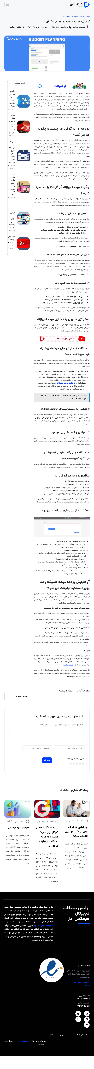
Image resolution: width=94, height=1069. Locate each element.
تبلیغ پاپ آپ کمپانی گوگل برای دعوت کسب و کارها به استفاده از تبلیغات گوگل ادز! (47, 837)
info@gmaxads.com (65, 1035)
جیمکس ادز (86, 16)
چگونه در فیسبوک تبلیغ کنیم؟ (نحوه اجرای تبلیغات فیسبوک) (11, 153)
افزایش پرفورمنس (18, 828)
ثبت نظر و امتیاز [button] (21, 696)
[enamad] (51, 970)
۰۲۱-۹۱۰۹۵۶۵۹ (83, 999)
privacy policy (77, 982)
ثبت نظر (47, 760)
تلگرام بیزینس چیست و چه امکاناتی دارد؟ (11, 99)
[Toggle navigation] (7, 4)
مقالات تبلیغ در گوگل (68, 16)
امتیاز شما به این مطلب (74, 758)
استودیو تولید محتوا (44, 925)
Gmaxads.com (23, 1041)
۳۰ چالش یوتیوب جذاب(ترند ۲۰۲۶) (11, 241)
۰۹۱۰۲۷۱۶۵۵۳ (83, 1006)
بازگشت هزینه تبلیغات (65, 383)
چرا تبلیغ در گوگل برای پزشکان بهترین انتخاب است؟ (76, 831)
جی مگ (78, 16)
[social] (87, 1013)
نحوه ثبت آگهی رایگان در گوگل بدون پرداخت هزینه (12, 216)
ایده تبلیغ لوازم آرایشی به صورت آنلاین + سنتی (12, 184)
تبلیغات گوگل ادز (69, 665)
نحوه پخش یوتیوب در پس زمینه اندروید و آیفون (12, 124)
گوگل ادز (64, 93)
